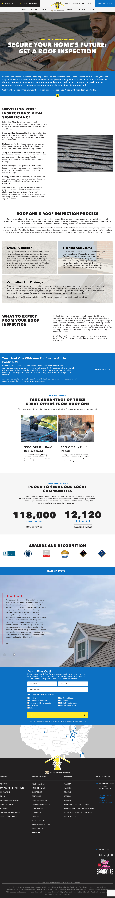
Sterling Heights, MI (41, 824)
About (43, 9)
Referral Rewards (72, 3)
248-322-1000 (104, 849)
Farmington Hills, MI (41, 804)
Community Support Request (77, 804)
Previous (4, 654)
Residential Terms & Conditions (78, 812)
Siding (31, 708)
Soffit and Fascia (67, 698)
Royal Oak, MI (38, 820)
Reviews (34, 9)
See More (36, 833)
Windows (64, 700)
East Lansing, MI (39, 800)
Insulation (33, 705)
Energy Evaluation (68, 705)
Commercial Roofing (38, 700)
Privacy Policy (82, 721)
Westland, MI (38, 828)
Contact (68, 800)
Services (24, 9)
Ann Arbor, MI (38, 788)
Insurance (86, 3)
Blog (92, 9)
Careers (67, 788)
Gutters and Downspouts (40, 703)
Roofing (32, 698)
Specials (70, 9)
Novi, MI (35, 816)
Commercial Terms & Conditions (79, 808)
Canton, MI (37, 792)
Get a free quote (105, 3)
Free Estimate (100, 369)
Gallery (67, 784)
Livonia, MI (36, 812)
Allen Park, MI (38, 784)
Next (14, 654)
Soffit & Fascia (6, 804)
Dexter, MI (36, 796)
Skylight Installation (68, 703)
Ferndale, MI (37, 808)
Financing (82, 9)
